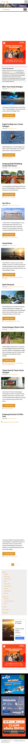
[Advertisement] (14, 26)
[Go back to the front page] (14, 5)
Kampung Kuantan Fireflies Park (12, 415)
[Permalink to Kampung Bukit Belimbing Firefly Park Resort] (12, 176)
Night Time (11, 118)
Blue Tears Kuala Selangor (12, 87)
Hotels (8, 167)
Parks (18, 321)
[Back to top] (24, 739)
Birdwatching (11, 363)
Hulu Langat (7, 576)
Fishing (10, 277)
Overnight (12, 197)
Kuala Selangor (10, 88)
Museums (14, 321)
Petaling (6, 588)
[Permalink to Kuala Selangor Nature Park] (12, 337)
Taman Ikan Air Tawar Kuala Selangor (13, 371)
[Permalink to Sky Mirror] (12, 213)
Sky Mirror (6, 203)
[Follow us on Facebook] (1, 1)
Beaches (6, 277)
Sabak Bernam (7, 591)
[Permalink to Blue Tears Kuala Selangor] (12, 97)
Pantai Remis (7, 243)
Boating (6, 118)
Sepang (6, 593)
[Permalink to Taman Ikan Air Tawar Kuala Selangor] (12, 383)
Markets (21, 277)
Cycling (6, 321)
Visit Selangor (6, 9)
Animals (6, 157)
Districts (4, 572)
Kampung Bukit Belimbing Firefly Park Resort (12, 165)
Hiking (9, 321)
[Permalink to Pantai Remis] (12, 253)
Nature (15, 88)
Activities (9, 286)
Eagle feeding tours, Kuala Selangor (12, 125)
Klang (5, 581)
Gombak (6, 574)
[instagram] (4, 1)
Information (5, 612)
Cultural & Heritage (16, 286)
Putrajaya (4, 606)
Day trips (9, 205)
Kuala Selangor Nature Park (13, 327)
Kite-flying (15, 277)
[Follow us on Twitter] (7, 1)
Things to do (5, 596)
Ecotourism (11, 237)
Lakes (16, 237)
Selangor (12, 740)
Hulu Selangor (7, 579)
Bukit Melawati (8, 285)
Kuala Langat (7, 583)
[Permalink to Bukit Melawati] (12, 297)
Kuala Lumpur (12, 72)
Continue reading (8, 115)
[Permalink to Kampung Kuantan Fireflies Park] (12, 479)
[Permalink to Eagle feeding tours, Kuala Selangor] (12, 137)
